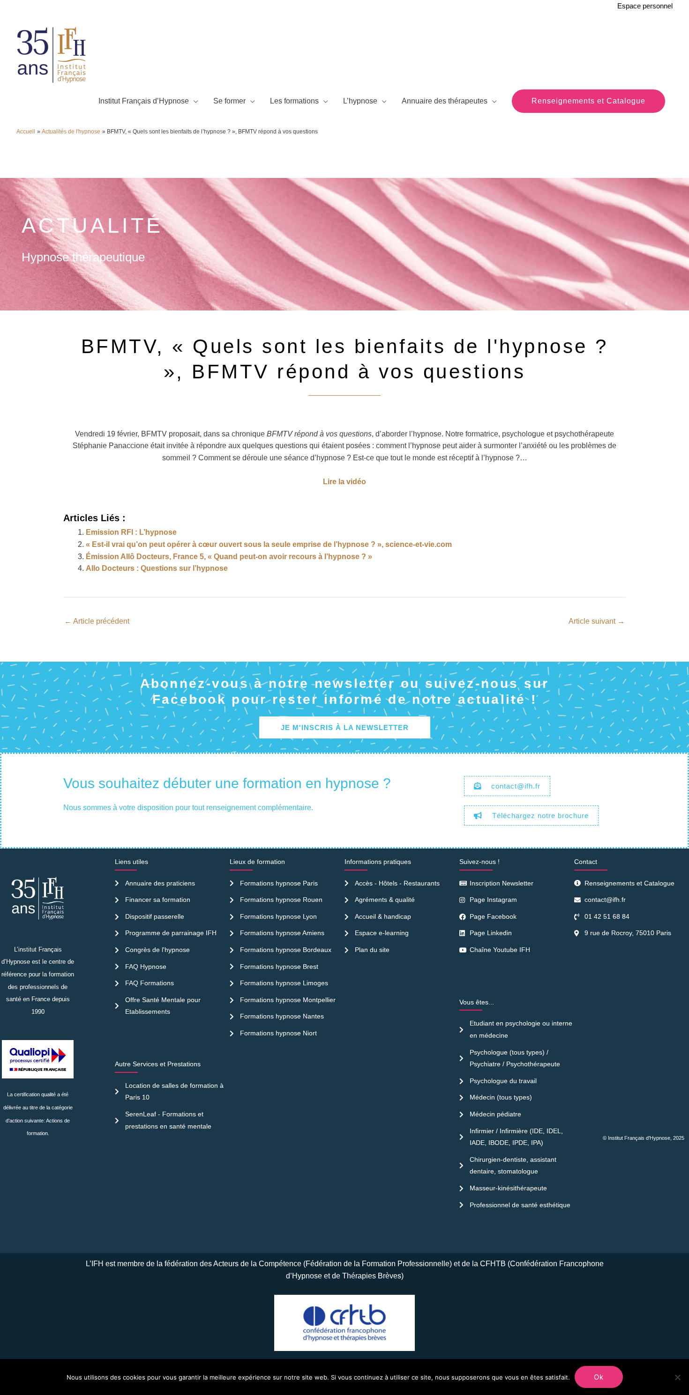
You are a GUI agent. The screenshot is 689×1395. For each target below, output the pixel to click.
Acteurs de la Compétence (257, 1264)
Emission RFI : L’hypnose (131, 532)
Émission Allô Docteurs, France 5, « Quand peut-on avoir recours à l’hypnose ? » (229, 557)
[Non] (677, 1377)
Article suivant (597, 621)
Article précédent (96, 621)
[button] (588, 101)
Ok (599, 1377)
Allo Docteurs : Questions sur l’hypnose (157, 568)
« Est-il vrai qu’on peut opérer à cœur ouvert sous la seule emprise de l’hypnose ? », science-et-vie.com (269, 544)
